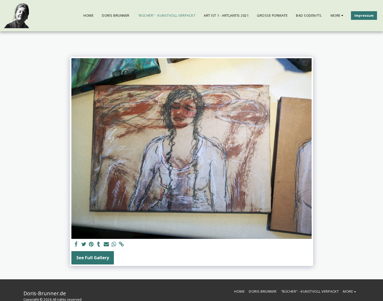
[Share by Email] (106, 244)
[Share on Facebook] (76, 244)
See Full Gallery (92, 258)
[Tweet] (84, 244)
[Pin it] (91, 244)
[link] (121, 244)
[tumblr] (99, 244)
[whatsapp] (113, 244)
